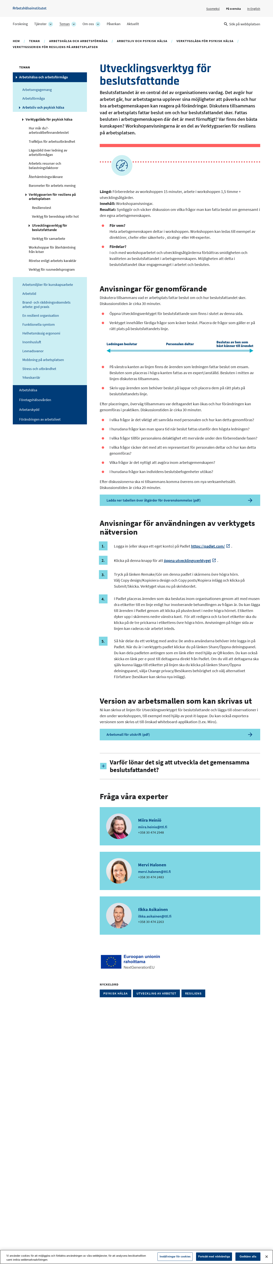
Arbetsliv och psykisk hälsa (142, 41)
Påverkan (114, 24)
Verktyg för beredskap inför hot (55, 216)
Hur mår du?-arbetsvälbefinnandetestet (49, 130)
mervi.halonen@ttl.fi (154, 871)
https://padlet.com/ (208, 546)
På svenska (233, 9)
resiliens (193, 993)
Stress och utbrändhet (39, 369)
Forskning (20, 24)
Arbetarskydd (29, 409)
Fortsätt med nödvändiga (214, 1256)
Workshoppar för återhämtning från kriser (52, 249)
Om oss (88, 24)
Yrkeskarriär (31, 377)
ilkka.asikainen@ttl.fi (154, 916)
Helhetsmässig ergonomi (41, 333)
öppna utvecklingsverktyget (187, 560)
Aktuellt (133, 24)
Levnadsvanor (33, 351)
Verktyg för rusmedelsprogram (52, 269)
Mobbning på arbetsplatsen (43, 360)
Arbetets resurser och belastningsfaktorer (45, 165)
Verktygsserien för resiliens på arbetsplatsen (55, 47)
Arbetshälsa (28, 390)
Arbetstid (29, 293)
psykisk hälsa (115, 993)
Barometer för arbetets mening (52, 185)
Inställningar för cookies (175, 1256)
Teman (64, 24)
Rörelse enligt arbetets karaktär (52, 261)
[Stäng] (266, 1256)
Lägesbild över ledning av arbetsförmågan (48, 152)
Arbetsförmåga (33, 98)
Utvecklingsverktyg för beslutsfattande (49, 227)
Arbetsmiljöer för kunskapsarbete (47, 284)
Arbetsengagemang (37, 90)
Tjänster (40, 24)
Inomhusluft (31, 342)
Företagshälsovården (35, 400)
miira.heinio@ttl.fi (152, 827)
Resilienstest (41, 208)
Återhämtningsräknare (46, 177)
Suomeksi (213, 9)
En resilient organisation (40, 315)
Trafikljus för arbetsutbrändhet (52, 141)
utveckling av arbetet (156, 993)
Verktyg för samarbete (48, 238)
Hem (16, 41)
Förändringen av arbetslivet (40, 419)
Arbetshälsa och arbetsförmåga (78, 41)
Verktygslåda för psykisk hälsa (204, 41)
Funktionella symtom (38, 324)
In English (253, 9)
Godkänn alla (248, 1256)
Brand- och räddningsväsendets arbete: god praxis (46, 304)
